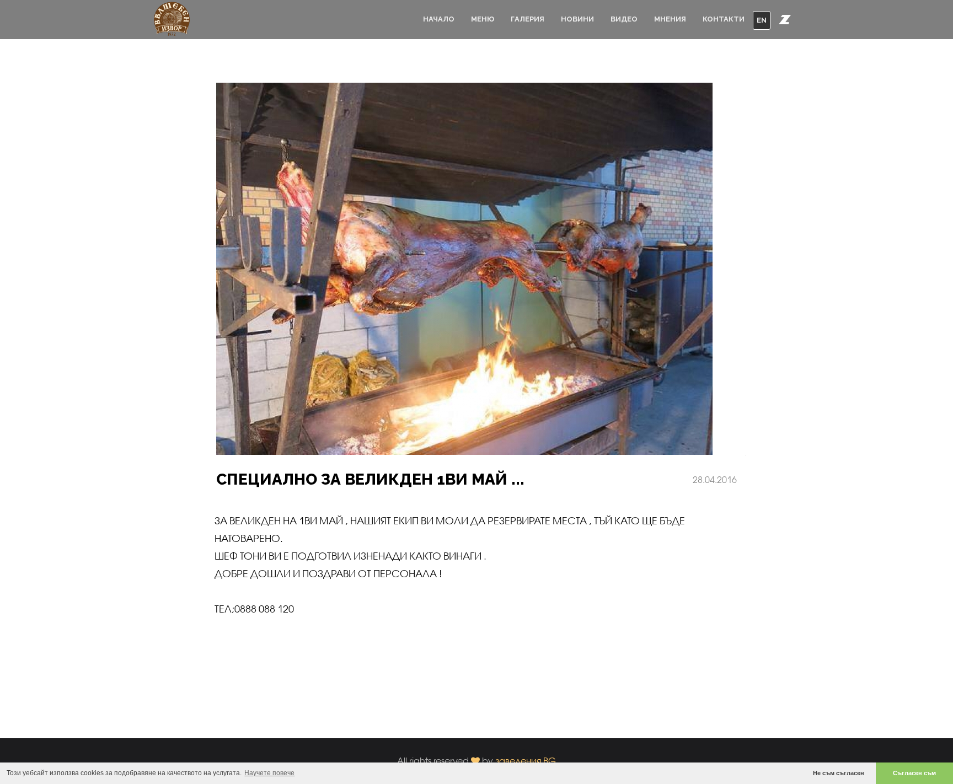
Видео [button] (624, 19)
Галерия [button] (527, 19)
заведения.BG (525, 760)
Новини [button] (577, 19)
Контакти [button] (724, 19)
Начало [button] (438, 19)
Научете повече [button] (269, 773)
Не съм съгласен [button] (838, 773)
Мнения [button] (670, 19)
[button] (784, 19)
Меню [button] (482, 19)
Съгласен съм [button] (914, 773)
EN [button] (762, 20)
